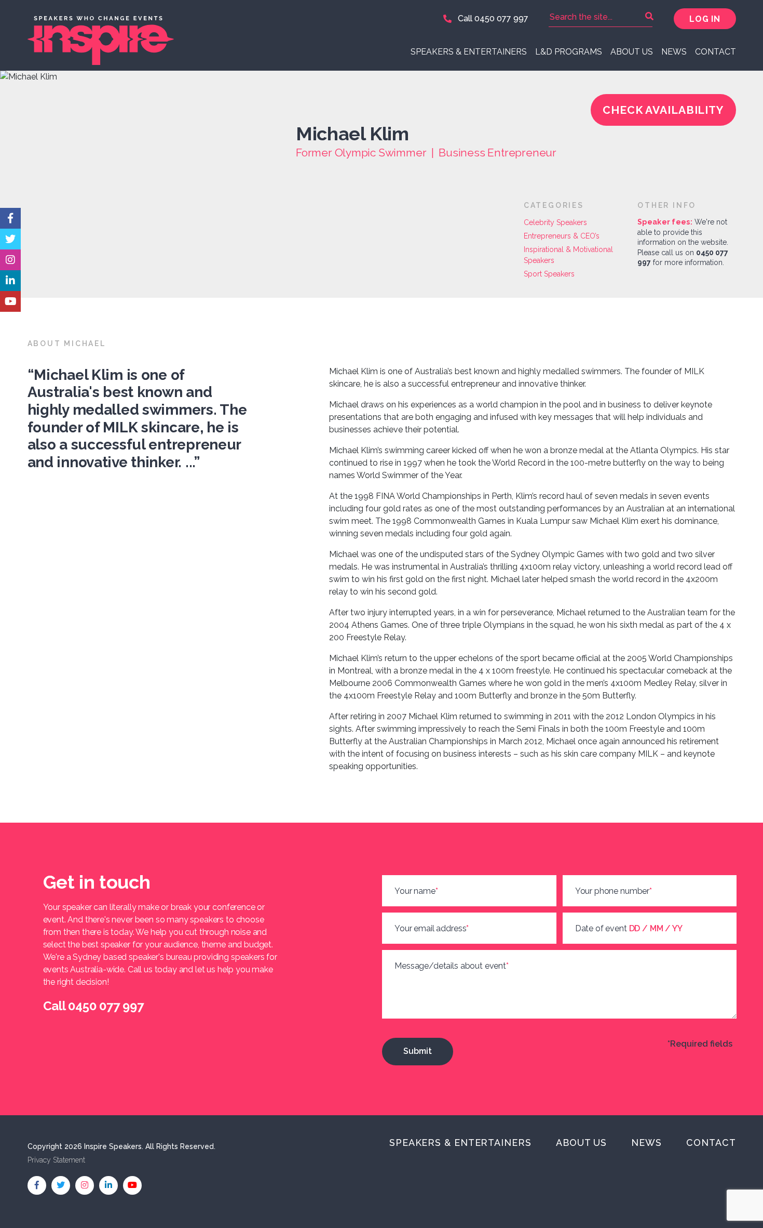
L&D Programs (568, 52)
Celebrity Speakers (555, 222)
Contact (715, 52)
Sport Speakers (549, 274)
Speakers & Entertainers (469, 52)
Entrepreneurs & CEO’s (562, 236)
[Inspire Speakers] (201, 35)
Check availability (663, 109)
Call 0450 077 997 (492, 18)
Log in (704, 19)
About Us (631, 52)
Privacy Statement (56, 1160)
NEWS (674, 52)
